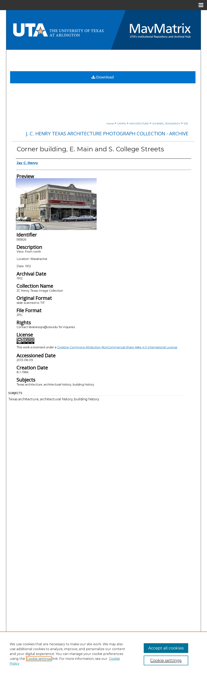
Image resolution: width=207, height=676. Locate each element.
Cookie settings (39, 659)
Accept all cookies (166, 648)
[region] (103, 653)
